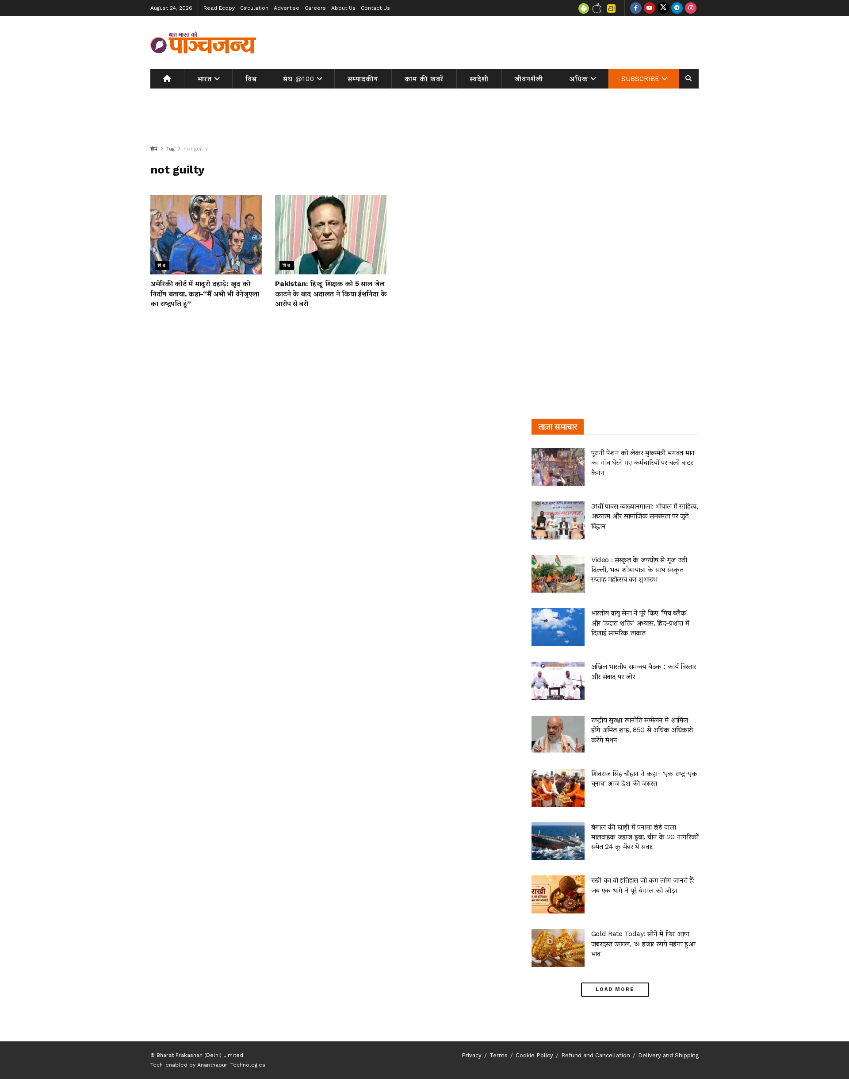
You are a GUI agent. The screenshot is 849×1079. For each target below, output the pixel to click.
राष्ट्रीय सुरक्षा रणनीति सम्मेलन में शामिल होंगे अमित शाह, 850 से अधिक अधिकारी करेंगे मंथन (642, 730)
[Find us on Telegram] (677, 8)
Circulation (254, 8)
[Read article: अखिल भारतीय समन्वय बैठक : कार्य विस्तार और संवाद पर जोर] (558, 681)
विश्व (251, 79)
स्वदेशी (479, 79)
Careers (315, 8)
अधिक (579, 79)
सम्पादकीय (363, 79)
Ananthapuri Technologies (231, 1065)
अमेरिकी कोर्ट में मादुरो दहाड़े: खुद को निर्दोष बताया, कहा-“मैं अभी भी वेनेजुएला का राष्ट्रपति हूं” (204, 293)
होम (153, 149)
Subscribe (640, 79)
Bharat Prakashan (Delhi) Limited (200, 1055)
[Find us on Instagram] (690, 8)
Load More (615, 989)
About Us (343, 8)
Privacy (472, 1055)
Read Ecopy (219, 8)
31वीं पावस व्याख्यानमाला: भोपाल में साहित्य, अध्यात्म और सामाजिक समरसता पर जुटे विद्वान (644, 516)
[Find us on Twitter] (663, 8)
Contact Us (375, 8)
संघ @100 (298, 79)
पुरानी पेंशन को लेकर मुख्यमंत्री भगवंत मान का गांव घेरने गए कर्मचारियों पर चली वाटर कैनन (643, 462)
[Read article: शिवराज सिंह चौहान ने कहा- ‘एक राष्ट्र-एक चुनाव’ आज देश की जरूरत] (558, 788)
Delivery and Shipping (668, 1055)
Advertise (286, 8)
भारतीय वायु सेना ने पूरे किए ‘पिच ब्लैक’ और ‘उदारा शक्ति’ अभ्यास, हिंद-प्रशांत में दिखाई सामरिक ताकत (640, 623)
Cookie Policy (534, 1055)
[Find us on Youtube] (649, 8)
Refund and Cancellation (595, 1055)
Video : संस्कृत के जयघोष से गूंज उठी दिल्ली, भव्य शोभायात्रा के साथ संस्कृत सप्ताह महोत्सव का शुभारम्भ (639, 569)
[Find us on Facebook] (636, 8)
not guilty (196, 149)
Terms (499, 1055)
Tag (170, 149)
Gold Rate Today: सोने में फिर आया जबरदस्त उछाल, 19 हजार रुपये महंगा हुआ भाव (643, 943)
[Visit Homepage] (203, 42)
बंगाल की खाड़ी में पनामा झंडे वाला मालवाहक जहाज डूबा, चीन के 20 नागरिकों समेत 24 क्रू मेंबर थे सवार (645, 837)
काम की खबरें (424, 79)
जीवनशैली (529, 79)
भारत (204, 79)
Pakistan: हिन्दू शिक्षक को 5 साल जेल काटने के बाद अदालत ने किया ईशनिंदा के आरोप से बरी (330, 293)
